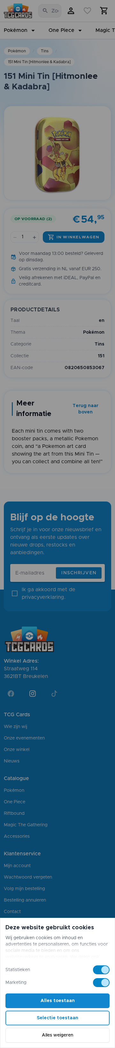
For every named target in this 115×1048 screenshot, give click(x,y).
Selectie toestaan (57, 1018)
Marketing (16, 982)
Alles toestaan (58, 1001)
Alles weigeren (57, 1035)
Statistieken (17, 970)
